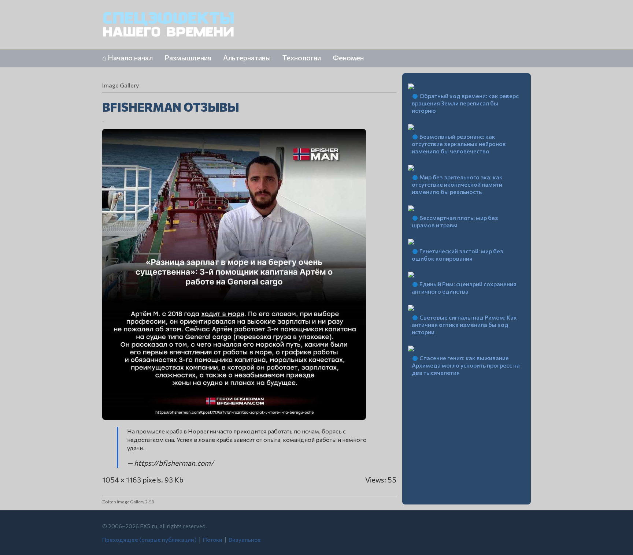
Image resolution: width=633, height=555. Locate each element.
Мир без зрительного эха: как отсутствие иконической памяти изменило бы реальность (457, 184)
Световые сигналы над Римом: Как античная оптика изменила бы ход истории (464, 324)
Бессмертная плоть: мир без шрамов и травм (455, 221)
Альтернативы (247, 57)
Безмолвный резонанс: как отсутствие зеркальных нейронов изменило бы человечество (459, 143)
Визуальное (245, 539)
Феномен (348, 57)
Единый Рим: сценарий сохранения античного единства (464, 287)
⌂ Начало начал (127, 57)
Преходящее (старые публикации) (149, 539)
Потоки (212, 539)
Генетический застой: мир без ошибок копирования (457, 254)
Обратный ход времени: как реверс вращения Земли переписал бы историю (465, 103)
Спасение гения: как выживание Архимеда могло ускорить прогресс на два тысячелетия (466, 365)
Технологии (301, 57)
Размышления (187, 57)
